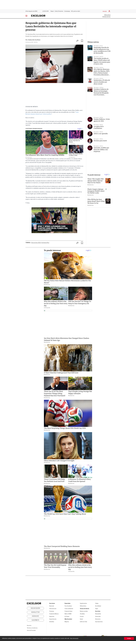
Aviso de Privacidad (31, 630)
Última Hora (107, 15)
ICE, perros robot (75, 11)
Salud (81, 619)
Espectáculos (52, 619)
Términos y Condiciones (32, 628)
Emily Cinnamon (59, 11)
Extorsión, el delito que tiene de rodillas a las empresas (101, 149)
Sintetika (51, 621)
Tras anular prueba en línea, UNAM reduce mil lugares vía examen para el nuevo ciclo (102, 61)
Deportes (51, 616)
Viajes (96, 603)
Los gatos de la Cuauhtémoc (98, 127)
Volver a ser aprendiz (101, 134)
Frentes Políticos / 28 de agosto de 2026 (102, 120)
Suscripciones (99, 621)
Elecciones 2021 (36, 242)
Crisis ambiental (69, 608)
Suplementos (83, 603)
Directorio (29, 625)
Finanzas (51, 611)
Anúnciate (105, 11)
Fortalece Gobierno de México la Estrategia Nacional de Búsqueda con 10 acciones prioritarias (101, 92)
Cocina (82, 616)
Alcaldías (82, 613)
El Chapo (67, 616)
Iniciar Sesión (35, 608)
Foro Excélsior (68, 606)
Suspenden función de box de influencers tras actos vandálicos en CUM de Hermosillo (102, 50)
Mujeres (67, 621)
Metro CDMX (68, 613)
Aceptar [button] (129, 638)
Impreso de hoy (106, 16)
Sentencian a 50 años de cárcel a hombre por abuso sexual (102, 82)
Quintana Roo (45, 242)
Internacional (52, 608)
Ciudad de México (54, 613)
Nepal (52, 11)
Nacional (51, 606)
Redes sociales (84, 611)
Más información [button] (74, 638)
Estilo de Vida (83, 621)
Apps (96, 608)
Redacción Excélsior (34, 40)
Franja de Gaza (68, 611)
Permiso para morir (100, 141)
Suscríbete (35, 620)
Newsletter (35, 612)
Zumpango (67, 11)
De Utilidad (98, 606)
